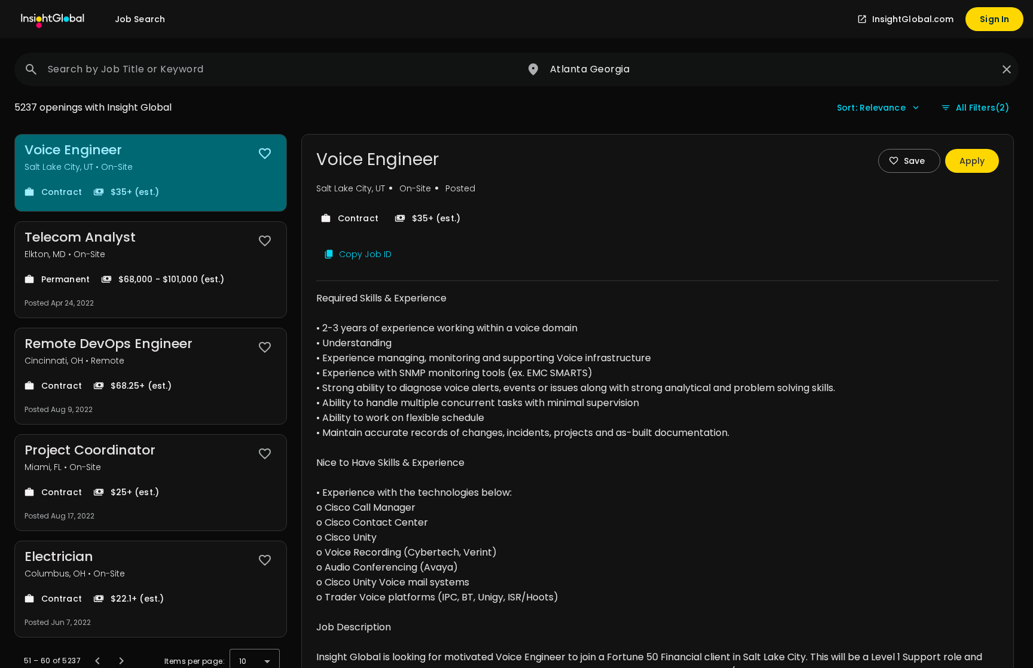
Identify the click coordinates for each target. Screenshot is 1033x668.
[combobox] (272, 69)
